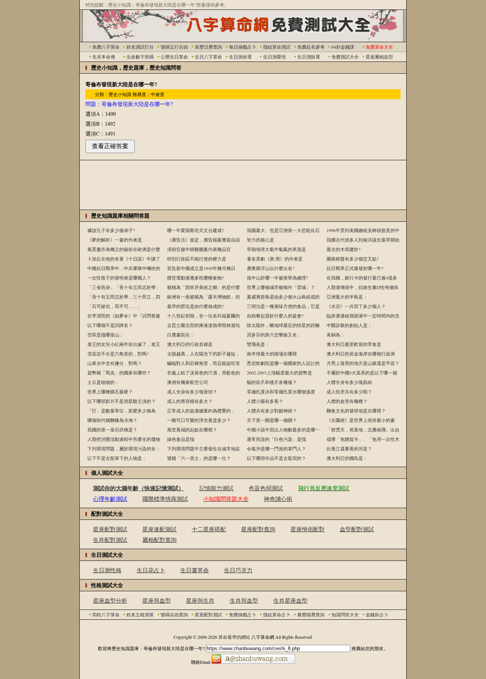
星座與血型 (156, 600)
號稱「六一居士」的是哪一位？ (199, 458)
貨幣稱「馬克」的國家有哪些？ (119, 373)
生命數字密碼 (140, 57)
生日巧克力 (238, 570)
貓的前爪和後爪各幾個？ (272, 382)
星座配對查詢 (258, 529)
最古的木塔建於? (343, 249)
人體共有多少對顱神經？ (272, 410)
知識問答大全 (345, 614)
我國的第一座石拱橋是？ (112, 429)
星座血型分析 (110, 600)
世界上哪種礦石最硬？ (110, 391)
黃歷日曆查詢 (208, 47)
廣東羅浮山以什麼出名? (270, 268)
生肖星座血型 (290, 600)
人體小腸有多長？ (265, 401)
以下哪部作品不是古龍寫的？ (276, 458)
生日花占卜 (151, 570)
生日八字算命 (208, 57)
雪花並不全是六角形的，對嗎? (117, 354)
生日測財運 (308, 57)
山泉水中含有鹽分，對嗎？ (114, 363)
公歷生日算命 (174, 57)
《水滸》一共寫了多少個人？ (356, 306)
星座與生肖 (200, 600)
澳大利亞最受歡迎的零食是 (354, 344)
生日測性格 (107, 570)
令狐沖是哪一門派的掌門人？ (276, 448)
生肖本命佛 (103, 57)
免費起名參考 (311, 47)
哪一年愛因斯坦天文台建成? (195, 230)
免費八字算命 (106, 47)
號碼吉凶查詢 (174, 614)
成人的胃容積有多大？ (190, 401)
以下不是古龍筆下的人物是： (117, 458)
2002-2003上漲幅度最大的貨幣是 (279, 373)
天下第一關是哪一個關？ (272, 420)
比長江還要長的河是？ (349, 448)
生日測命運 (240, 57)
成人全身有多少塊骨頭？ (192, 391)
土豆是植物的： (103, 382)
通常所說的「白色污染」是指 (276, 439)
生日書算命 (194, 570)
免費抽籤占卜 (242, 614)
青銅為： (336, 335)
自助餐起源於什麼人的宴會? (275, 316)
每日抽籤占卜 (242, 47)
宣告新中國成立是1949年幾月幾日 (201, 268)
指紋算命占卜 (276, 614)
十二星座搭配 (209, 529)
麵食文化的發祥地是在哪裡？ (356, 410)
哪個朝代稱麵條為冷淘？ (112, 420)
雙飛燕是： (258, 344)
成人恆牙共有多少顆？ (349, 391)
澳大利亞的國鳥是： (347, 458)
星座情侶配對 (307, 529)
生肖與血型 (244, 600)
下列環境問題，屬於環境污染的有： (123, 448)
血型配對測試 (357, 529)
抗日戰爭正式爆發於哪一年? (355, 268)
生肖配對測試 (110, 539)
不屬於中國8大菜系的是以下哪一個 (362, 373)
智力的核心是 (260, 240)
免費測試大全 (345, 57)
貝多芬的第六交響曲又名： (274, 335)
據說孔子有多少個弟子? (111, 230)
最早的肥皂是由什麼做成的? (195, 306)
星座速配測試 (159, 529)
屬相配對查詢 (159, 539)
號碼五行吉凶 (174, 47)
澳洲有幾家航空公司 (187, 382)
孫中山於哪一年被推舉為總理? (277, 278)
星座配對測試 (110, 529)
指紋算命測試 (276, 47)
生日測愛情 (274, 57)
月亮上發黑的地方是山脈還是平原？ (363, 363)
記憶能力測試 (216, 488)
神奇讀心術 (278, 498)
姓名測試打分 (140, 47)
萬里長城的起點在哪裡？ (192, 429)
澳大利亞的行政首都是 (190, 344)
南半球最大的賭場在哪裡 (272, 354)
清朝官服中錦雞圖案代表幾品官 (199, 249)
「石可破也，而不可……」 (114, 306)
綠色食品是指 (180, 439)
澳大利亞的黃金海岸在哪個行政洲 (361, 354)
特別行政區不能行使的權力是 (196, 259)
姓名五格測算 (140, 614)
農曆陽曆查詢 (311, 614)
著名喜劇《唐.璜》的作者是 (275, 259)
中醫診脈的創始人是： (349, 325)
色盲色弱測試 (266, 488)
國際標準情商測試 (165, 498)
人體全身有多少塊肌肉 (349, 382)
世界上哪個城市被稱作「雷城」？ (281, 287)
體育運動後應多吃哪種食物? (195, 278)
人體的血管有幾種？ (347, 401)
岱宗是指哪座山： (105, 335)
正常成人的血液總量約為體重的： (201, 410)
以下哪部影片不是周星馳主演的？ (121, 401)
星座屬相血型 (379, 57)
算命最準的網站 (234, 637)
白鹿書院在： (180, 335)
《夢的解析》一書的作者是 (114, 240)
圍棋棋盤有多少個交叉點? (353, 259)
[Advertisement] (243, 185)
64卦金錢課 (342, 47)
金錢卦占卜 (377, 614)
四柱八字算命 (106, 614)
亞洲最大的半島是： (347, 297)
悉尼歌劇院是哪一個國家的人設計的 (283, 363)
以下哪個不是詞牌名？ (110, 325)
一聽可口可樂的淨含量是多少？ (199, 420)
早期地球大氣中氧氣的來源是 (276, 249)
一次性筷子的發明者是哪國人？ (119, 278)
